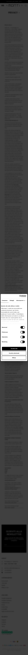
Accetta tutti (14, 348)
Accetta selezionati (14, 353)
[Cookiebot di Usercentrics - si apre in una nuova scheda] (19, 296)
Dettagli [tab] (12, 300)
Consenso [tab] (4, 300)
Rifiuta (14, 357)
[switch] (22, 332)
